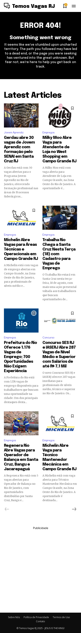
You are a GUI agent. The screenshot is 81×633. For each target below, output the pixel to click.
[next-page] (74, 509)
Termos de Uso (61, 617)
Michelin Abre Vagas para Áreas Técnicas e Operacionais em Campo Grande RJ (21, 249)
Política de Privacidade (36, 617)
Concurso (48, 337)
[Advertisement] (40, 570)
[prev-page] (7, 509)
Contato (40, 621)
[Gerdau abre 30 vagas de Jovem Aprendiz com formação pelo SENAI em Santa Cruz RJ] (21, 115)
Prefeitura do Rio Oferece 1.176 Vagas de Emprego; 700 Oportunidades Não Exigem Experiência (20, 357)
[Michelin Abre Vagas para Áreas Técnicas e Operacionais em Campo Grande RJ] (21, 218)
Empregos (48, 132)
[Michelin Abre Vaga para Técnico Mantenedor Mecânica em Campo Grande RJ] (59, 423)
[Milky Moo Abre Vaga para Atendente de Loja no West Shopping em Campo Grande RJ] (59, 115)
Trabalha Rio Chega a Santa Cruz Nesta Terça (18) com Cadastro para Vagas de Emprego (58, 254)
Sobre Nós (14, 617)
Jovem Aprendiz (14, 132)
